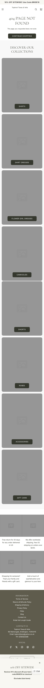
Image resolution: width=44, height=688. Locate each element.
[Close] (39, 662)
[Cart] (41, 9)
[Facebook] (10, 647)
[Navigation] (2, 9)
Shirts (22, 106)
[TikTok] (33, 647)
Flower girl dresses (22, 219)
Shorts (22, 329)
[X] (16, 647)
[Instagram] (22, 647)
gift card (22, 498)
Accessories (22, 442)
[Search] (35, 9)
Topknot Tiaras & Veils (20, 7)
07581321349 (23, 637)
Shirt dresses (22, 162)
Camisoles (22, 275)
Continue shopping (22, 36)
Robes (22, 386)
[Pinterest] (27, 647)
